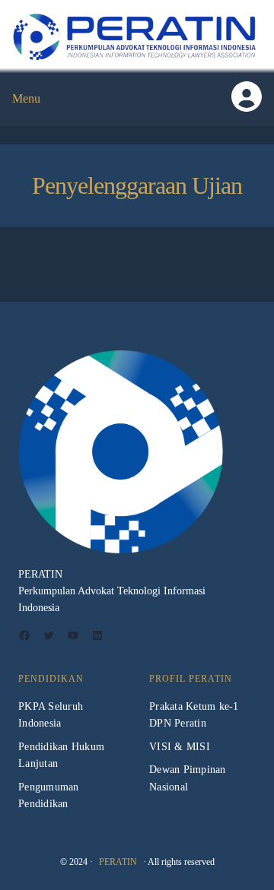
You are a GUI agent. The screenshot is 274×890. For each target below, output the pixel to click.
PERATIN (118, 862)
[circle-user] (246, 96)
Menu (26, 98)
